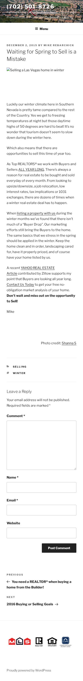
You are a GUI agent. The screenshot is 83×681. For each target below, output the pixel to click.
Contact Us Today (20, 285)
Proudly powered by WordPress (29, 670)
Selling (20, 366)
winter (19, 373)
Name (12, 477)
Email (12, 500)
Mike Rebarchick (59, 45)
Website (13, 523)
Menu (44, 29)
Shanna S (69, 343)
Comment (16, 416)
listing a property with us (36, 213)
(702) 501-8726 (30, 6)
